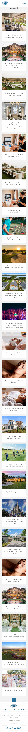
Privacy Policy (14, 725)
